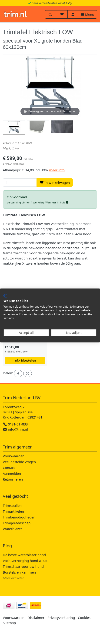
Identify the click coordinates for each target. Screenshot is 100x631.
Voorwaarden (13, 456)
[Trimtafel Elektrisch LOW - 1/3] (14, 127)
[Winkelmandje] (62, 14)
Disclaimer (35, 617)
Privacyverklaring (61, 617)
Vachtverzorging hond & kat (25, 560)
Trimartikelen (13, 511)
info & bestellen (25, 360)
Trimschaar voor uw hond (23, 566)
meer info (57, 170)
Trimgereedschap (16, 523)
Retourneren (13, 479)
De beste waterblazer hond (24, 554)
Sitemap (9, 622)
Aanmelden (12, 473)
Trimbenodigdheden (19, 517)
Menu (89, 14)
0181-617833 (17, 424)
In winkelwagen (56, 182)
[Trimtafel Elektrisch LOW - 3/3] (62, 127)
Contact (9, 467)
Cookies (84, 617)
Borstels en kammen (19, 572)
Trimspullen (12, 505)
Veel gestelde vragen (19, 461)
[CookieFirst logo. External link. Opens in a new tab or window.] (5, 296)
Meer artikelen (13, 578)
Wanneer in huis (55, 202)
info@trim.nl (18, 429)
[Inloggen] (72, 14)
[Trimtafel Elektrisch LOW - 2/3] (38, 127)
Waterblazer (12, 528)
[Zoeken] (50, 14)
